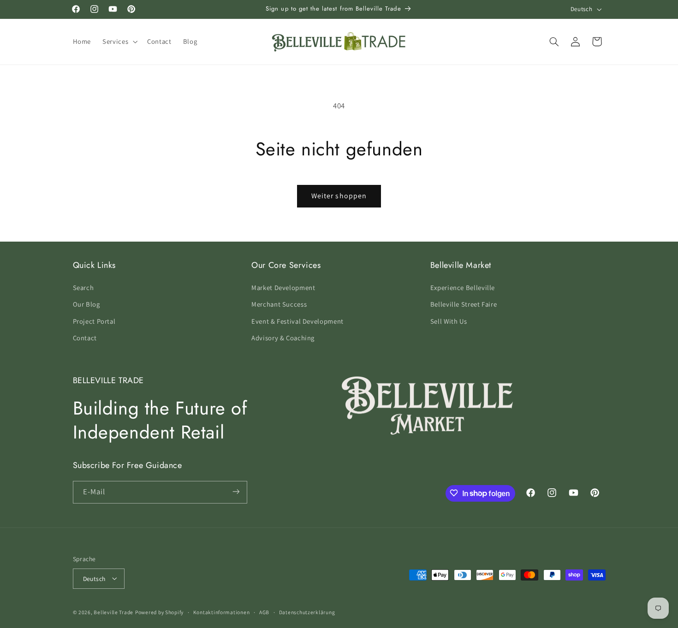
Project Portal (94, 320)
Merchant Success (279, 304)
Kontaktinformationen (221, 612)
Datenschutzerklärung (307, 612)
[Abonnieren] (235, 491)
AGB (264, 612)
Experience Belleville (462, 287)
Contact (85, 337)
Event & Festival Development (297, 320)
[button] (119, 41)
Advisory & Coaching (283, 337)
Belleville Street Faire (463, 304)
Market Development (283, 287)
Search (83, 287)
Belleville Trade (113, 611)
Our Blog (86, 304)
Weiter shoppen (339, 196)
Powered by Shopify (159, 611)
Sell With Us (448, 320)
